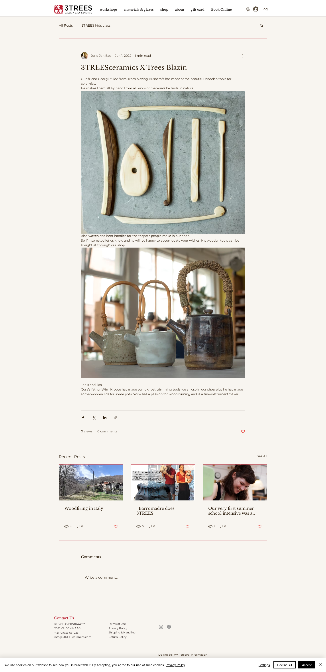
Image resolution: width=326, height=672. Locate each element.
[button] (248, 9)
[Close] (320, 664)
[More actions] (242, 55)
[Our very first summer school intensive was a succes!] (235, 482)
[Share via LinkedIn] (105, 418)
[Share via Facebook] (83, 418)
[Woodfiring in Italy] (91, 482)
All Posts (66, 25)
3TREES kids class (96, 25)
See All (262, 456)
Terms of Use (117, 623)
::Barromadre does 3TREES (155, 511)
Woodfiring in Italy (83, 508)
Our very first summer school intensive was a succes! (231, 511)
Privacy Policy (117, 628)
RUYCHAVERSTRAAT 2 (69, 624)
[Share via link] (116, 418)
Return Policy (117, 637)
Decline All (284, 665)
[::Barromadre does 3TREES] (163, 482)
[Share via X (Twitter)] (94, 418)
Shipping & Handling (122, 632)
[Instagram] (161, 626)
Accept (307, 665)
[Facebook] (169, 626)
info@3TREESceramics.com (72, 637)
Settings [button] (264, 665)
